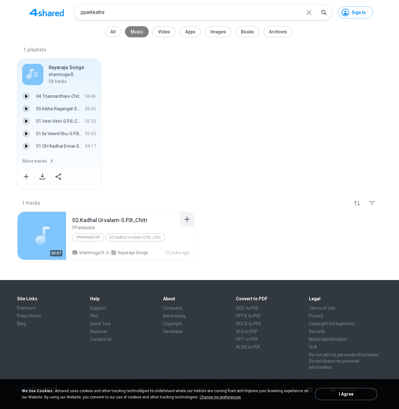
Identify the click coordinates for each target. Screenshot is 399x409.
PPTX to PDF (248, 315)
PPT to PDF (247, 339)
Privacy (316, 315)
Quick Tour (100, 323)
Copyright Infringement (332, 323)
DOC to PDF (247, 308)
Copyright (172, 323)
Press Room (29, 315)
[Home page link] (47, 12)
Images (218, 31)
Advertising (174, 315)
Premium (26, 308)
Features (99, 331)
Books (247, 31)
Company (172, 308)
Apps (190, 31)
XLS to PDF (246, 331)
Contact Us (101, 339)
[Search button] (323, 12)
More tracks (34, 161)
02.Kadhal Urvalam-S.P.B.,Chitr (135, 237)
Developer (173, 331)
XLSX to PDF (248, 347)
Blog (21, 323)
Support (98, 308)
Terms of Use (322, 308)
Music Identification (328, 339)
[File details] (41, 236)
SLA (313, 347)
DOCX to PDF (248, 323)
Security (317, 331)
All (113, 31)
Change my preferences (220, 397)
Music (137, 31)
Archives (278, 31)
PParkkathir (88, 237)
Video (164, 31)
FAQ (94, 315)
